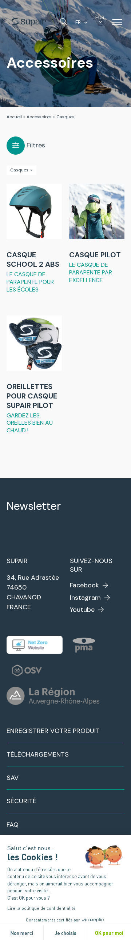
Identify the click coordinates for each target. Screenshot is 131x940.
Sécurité (21, 801)
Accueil (14, 117)
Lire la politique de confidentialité (41, 908)
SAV (13, 777)
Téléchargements (38, 754)
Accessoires (39, 117)
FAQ (13, 824)
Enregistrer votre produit (53, 730)
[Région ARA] (53, 696)
